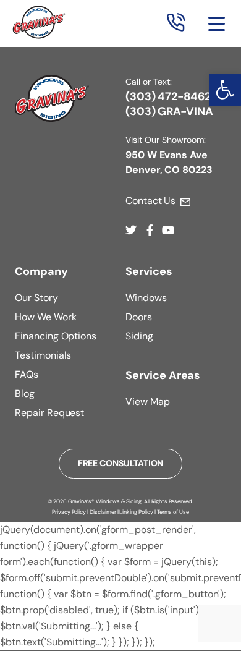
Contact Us (150, 200)
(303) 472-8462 (168, 96)
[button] (225, 90)
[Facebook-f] (149, 230)
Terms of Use (173, 512)
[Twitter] (131, 230)
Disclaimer (103, 512)
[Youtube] (168, 230)
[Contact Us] (185, 202)
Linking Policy (136, 512)
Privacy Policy (69, 512)
